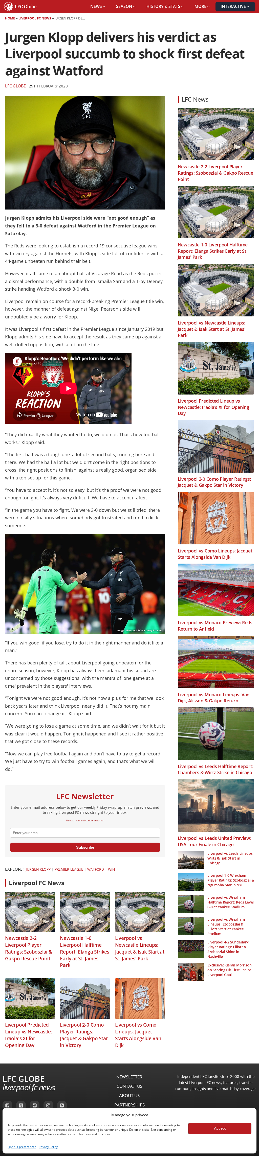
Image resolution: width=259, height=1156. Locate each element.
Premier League (69, 869)
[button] (98, 6)
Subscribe (85, 847)
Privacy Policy (48, 1147)
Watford (95, 869)
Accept (220, 1128)
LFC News (195, 99)
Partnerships (129, 1105)
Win (111, 869)
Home (10, 18)
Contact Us (129, 1086)
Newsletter (129, 1077)
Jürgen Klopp (38, 869)
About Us (129, 1095)
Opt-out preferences (22, 1147)
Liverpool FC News (34, 18)
